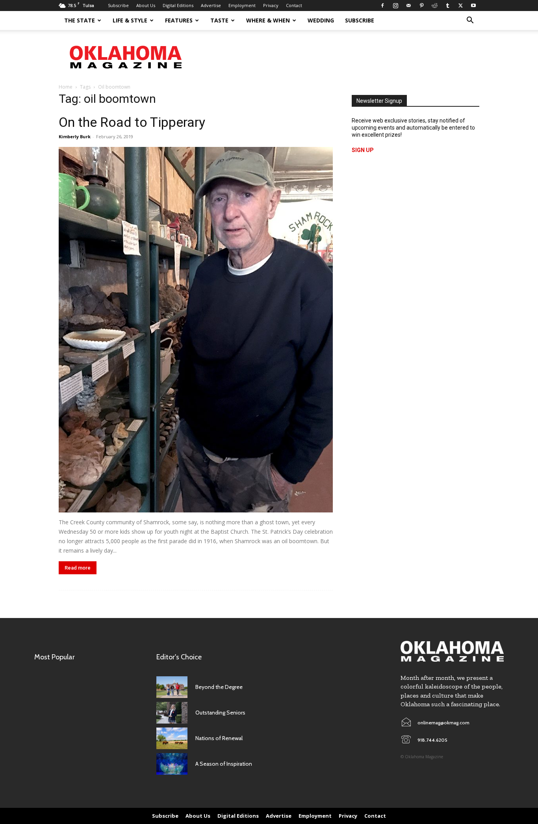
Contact (294, 5)
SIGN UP (363, 150)
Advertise (211, 5)
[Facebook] (382, 5)
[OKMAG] (452, 651)
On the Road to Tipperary (132, 122)
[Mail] (408, 5)
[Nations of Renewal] (171, 738)
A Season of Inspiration (223, 763)
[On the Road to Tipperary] (196, 329)
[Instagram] (395, 5)
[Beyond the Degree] (171, 687)
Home (65, 87)
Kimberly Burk (75, 136)
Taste (219, 20)
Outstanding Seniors (220, 712)
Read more (78, 568)
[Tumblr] (447, 5)
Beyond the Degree (219, 686)
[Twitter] (460, 5)
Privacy (270, 5)
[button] (469, 21)
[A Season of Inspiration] (171, 764)
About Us (145, 5)
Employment (242, 5)
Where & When (268, 20)
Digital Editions (178, 5)
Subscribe (118, 5)
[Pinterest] (421, 5)
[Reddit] (434, 5)
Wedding (321, 20)
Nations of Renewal (219, 738)
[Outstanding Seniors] (171, 713)
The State (79, 20)
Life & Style (130, 20)
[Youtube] (473, 5)
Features (179, 20)
